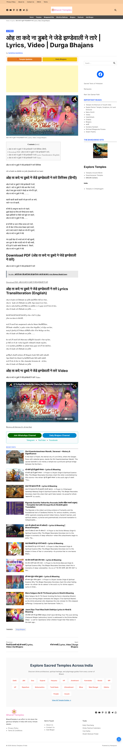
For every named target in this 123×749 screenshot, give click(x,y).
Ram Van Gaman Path (92, 94)
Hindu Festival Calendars (92, 728)
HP (64, 680)
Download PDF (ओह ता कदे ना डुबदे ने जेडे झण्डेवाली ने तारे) (28, 152)
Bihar (81, 687)
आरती (87, 124)
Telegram (31, 440)
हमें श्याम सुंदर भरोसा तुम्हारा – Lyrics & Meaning (42, 576)
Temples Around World (94, 173)
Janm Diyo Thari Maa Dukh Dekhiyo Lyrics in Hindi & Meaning (48, 610)
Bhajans (72, 17)
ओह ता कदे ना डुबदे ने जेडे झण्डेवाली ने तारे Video (24, 157)
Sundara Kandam (92, 127)
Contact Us (30, 2)
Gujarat (42, 680)
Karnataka (88, 680)
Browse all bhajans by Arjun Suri (19, 427)
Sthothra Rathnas (62, 17)
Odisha (106, 687)
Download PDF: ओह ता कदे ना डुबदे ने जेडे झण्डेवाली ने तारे (27, 282)
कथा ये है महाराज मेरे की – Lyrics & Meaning (41, 486)
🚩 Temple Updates (24, 59)
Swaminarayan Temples (94, 175)
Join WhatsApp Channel (25, 435)
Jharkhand (75, 680)
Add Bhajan (89, 17)
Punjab (56, 694)
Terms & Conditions (15, 730)
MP (109, 680)
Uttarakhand (68, 687)
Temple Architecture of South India (98, 105)
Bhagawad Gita (49, 17)
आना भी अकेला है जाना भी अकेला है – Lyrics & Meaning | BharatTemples (45, 526)
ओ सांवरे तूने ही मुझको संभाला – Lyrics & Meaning (43, 469)
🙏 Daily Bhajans (59, 59)
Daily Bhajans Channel (59, 435)
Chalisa (88, 119)
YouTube (42, 440)
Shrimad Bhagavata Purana (95, 129)
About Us (21, 2)
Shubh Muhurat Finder (90, 734)
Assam (66, 694)
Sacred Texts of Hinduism (93, 83)
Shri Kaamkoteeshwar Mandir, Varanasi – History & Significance (47, 452)
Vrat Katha (86, 731)
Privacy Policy (11, 2)
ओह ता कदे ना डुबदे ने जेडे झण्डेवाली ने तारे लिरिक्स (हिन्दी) (26, 149)
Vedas (88, 115)
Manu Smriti (90, 112)
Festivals (81, 17)
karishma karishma (15, 53)
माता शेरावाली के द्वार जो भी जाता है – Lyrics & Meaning (44, 543)
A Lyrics (12, 20)
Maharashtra (39, 687)
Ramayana (87, 89)
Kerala (100, 680)
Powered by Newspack (109, 745)
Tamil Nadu (54, 687)
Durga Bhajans (20, 629)
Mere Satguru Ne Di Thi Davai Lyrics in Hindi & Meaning (49, 593)
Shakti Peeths (91, 132)
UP (15, 687)
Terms (46, 2)
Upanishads (90, 117)
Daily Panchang (88, 725)
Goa (32, 680)
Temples (39, 17)
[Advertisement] (42, 78)
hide (37, 144)
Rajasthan (25, 687)
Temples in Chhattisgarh (94, 189)
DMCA (39, 2)
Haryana (54, 680)
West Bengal (93, 687)
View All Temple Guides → (61, 700)
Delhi (15, 680)
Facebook (53, 440)
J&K (23, 680)
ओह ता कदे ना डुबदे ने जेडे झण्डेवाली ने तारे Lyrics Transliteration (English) (33, 155)
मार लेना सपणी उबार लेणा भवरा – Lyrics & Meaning (43, 560)
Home (32, 17)
